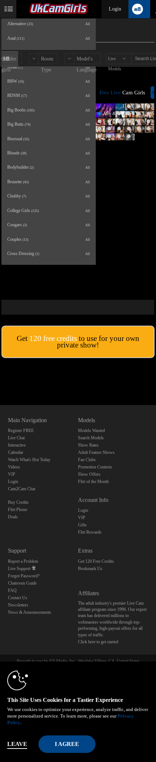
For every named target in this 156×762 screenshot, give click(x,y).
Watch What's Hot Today (29, 459)
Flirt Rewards (90, 532)
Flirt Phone (17, 509)
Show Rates (88, 445)
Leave (17, 744)
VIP (11, 474)
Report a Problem (23, 561)
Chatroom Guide (22, 583)
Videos (14, 467)
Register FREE (21, 430)
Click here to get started (98, 641)
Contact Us (17, 597)
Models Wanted (91, 430)
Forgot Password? (24, 575)
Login (115, 9)
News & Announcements (29, 612)
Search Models (91, 437)
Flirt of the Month (93, 481)
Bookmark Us (90, 568)
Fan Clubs (87, 459)
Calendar (15, 452)
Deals (13, 516)
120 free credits (53, 338)
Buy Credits (18, 502)
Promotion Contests (95, 467)
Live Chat (16, 437)
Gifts (82, 524)
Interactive (17, 445)
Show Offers (89, 474)
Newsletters (18, 605)
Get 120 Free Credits (96, 561)
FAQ (12, 590)
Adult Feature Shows (96, 452)
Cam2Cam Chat (21, 488)
